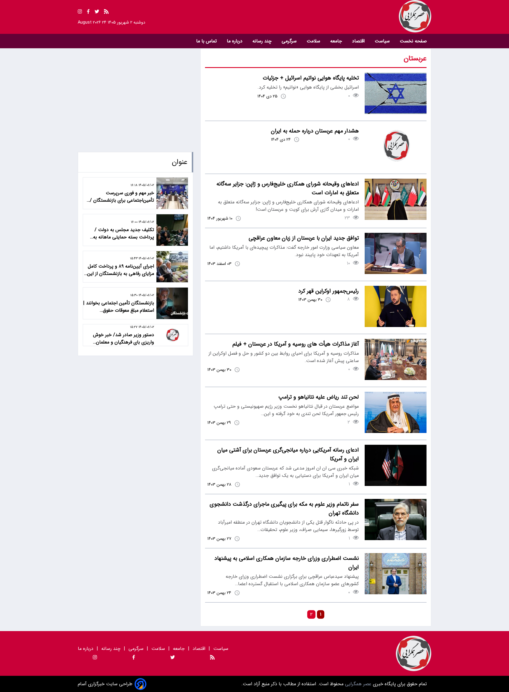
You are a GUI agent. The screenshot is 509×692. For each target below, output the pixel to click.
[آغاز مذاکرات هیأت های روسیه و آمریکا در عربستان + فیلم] (396, 378)
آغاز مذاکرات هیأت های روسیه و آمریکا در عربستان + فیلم (295, 344)
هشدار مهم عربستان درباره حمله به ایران (315, 131)
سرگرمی (290, 41)
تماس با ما (207, 41)
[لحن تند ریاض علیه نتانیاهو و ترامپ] (396, 431)
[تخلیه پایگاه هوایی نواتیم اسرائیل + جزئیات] (396, 112)
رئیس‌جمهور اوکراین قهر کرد (328, 291)
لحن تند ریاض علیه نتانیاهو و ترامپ (318, 397)
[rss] (106, 12)
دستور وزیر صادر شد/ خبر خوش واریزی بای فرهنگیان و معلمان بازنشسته (123, 338)
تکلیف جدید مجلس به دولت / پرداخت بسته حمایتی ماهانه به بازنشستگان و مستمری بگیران (123, 233)
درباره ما (235, 41)
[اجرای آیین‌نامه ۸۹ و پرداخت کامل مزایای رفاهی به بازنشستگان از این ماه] (172, 267)
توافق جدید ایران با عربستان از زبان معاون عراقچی (304, 238)
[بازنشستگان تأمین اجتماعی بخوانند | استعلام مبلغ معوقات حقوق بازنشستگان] (172, 303)
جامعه (336, 41)
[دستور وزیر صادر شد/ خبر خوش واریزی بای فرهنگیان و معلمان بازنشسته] (172, 335)
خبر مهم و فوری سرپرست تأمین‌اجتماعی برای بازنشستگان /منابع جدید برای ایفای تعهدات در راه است (119, 196)
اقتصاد (359, 41)
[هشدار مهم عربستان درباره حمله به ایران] (396, 165)
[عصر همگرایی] (342, 16)
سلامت (314, 41)
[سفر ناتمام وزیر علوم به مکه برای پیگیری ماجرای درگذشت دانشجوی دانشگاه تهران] (396, 538)
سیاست (383, 41)
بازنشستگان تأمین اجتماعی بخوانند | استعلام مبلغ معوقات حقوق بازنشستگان (118, 306)
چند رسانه (262, 41)
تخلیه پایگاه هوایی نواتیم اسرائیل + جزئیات (311, 78)
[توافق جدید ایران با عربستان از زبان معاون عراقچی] (396, 272)
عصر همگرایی (357, 684)
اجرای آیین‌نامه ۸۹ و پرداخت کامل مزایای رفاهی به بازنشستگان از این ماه (120, 270)
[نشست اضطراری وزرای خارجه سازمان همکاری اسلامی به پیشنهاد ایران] (396, 593)
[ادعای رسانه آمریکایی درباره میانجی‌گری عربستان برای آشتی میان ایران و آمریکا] (396, 484)
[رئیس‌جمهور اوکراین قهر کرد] (396, 325)
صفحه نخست (413, 41)
